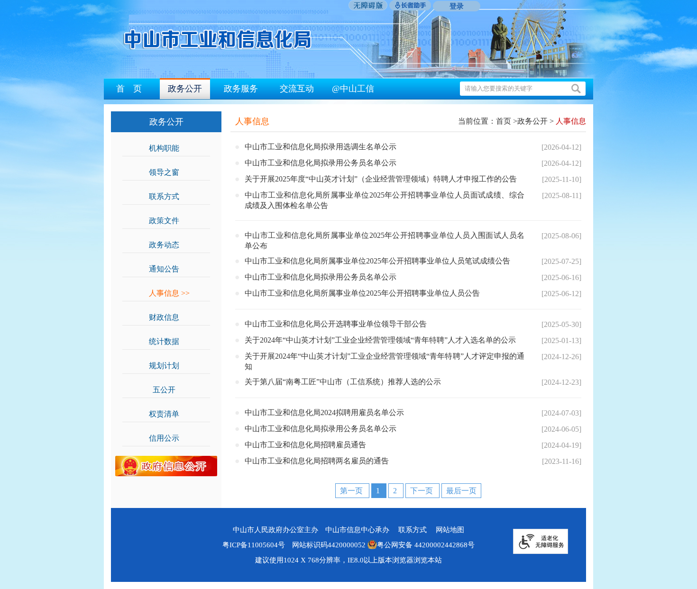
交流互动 (297, 88)
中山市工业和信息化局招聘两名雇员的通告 (317, 461)
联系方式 (169, 196)
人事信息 (169, 293)
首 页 (129, 88)
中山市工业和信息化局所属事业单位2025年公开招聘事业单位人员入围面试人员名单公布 (384, 240)
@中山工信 (353, 88)
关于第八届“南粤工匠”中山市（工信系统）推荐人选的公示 (343, 382)
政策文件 (169, 221)
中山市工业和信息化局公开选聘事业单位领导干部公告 (336, 324)
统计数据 (169, 341)
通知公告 (169, 269)
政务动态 (169, 245)
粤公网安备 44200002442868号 (426, 545)
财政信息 (169, 317)
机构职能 (169, 148)
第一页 (352, 491)
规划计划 (169, 366)
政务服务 (241, 88)
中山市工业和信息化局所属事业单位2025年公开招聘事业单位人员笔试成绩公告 (377, 261)
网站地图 (450, 530)
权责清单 (169, 414)
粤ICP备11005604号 (253, 545)
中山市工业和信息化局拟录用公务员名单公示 (320, 163)
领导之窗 (169, 172)
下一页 (422, 491)
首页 (503, 121)
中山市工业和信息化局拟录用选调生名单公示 (320, 147)
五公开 (169, 390)
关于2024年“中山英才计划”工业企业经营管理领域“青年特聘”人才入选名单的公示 (380, 340)
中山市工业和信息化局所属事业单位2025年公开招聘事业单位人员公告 (362, 293)
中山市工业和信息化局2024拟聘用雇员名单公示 (324, 412)
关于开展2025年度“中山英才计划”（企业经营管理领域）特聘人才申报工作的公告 (381, 179)
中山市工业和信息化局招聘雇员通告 (305, 445)
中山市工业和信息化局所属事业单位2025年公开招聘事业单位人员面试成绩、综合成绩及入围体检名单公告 (384, 200)
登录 (456, 6)
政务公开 (185, 88)
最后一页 (461, 491)
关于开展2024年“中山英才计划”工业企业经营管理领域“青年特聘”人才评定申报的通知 (384, 361)
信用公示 (169, 438)
